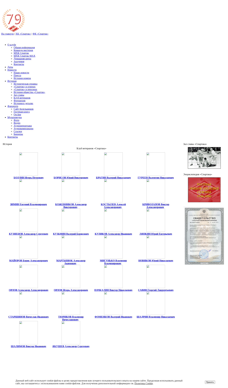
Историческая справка (25, 83)
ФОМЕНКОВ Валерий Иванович (113, 316)
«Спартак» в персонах (25, 89)
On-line (17, 114)
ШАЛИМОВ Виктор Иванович (28, 346)
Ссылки (18, 131)
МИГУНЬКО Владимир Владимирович (113, 262)
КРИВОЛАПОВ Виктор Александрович (155, 205)
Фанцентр (12, 106)
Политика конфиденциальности (204, 365)
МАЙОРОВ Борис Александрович (28, 260)
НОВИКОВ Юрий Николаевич (155, 260)
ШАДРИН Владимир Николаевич (156, 316)
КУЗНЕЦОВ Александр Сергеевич (28, 234)
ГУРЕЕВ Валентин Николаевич (156, 177)
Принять (210, 382)
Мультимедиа (14, 117)
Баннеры (18, 134)
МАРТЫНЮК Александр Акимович (70, 262)
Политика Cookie (143, 383)
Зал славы (19, 95)
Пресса (17, 75)
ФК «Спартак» (40, 33)
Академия (19, 61)
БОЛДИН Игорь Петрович (28, 177)
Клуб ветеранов (22, 97)
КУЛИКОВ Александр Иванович (113, 234)
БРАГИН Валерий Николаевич (113, 177)
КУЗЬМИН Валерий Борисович (71, 234)
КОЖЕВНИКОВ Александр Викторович (71, 205)
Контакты (19, 64)
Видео (17, 123)
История (11, 81)
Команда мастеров (23, 50)
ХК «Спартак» (23, 33)
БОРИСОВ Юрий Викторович (71, 177)
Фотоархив (19, 100)
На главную (7, 33)
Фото (16, 120)
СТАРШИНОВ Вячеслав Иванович (28, 316)
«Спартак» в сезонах (25, 86)
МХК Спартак (21, 53)
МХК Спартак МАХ (24, 56)
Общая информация (24, 47)
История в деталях (23, 103)
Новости (12, 69)
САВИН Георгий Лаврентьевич (155, 290)
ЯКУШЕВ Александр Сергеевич (70, 346)
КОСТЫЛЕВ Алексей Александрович (113, 205)
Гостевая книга (22, 111)
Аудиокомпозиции (23, 128)
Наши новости (21, 72)
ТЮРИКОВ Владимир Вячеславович (71, 318)
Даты (10, 67)
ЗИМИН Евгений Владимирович (28, 204)
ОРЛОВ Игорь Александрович (71, 290)
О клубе (11, 44)
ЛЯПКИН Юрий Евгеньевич (155, 234)
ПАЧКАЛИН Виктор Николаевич (113, 290)
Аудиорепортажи (23, 125)
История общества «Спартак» (29, 92)
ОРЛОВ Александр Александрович (28, 290)
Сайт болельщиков (24, 109)
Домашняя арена (22, 58)
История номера (22, 78)
